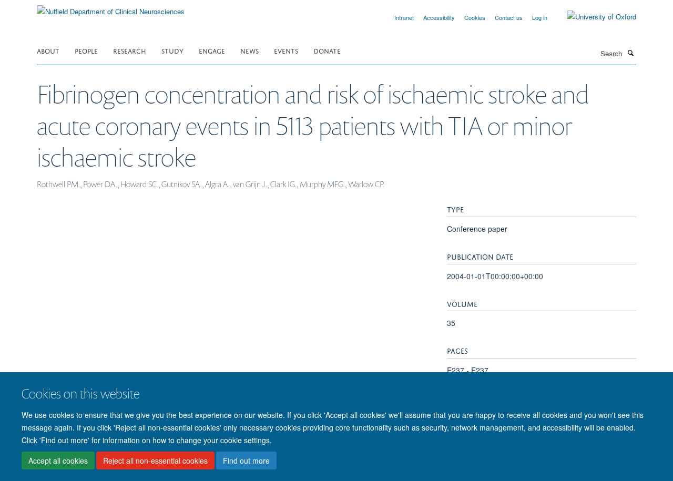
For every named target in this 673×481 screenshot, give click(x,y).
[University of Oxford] (593, 17)
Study (172, 50)
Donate (327, 50)
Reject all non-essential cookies (155, 460)
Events (286, 50)
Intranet (404, 17)
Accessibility (439, 17)
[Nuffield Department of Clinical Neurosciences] (111, 8)
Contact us (509, 17)
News (249, 50)
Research (129, 50)
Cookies (474, 17)
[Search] (630, 52)
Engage (212, 50)
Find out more (246, 460)
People (86, 50)
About (48, 50)
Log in (539, 17)
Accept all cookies (58, 460)
